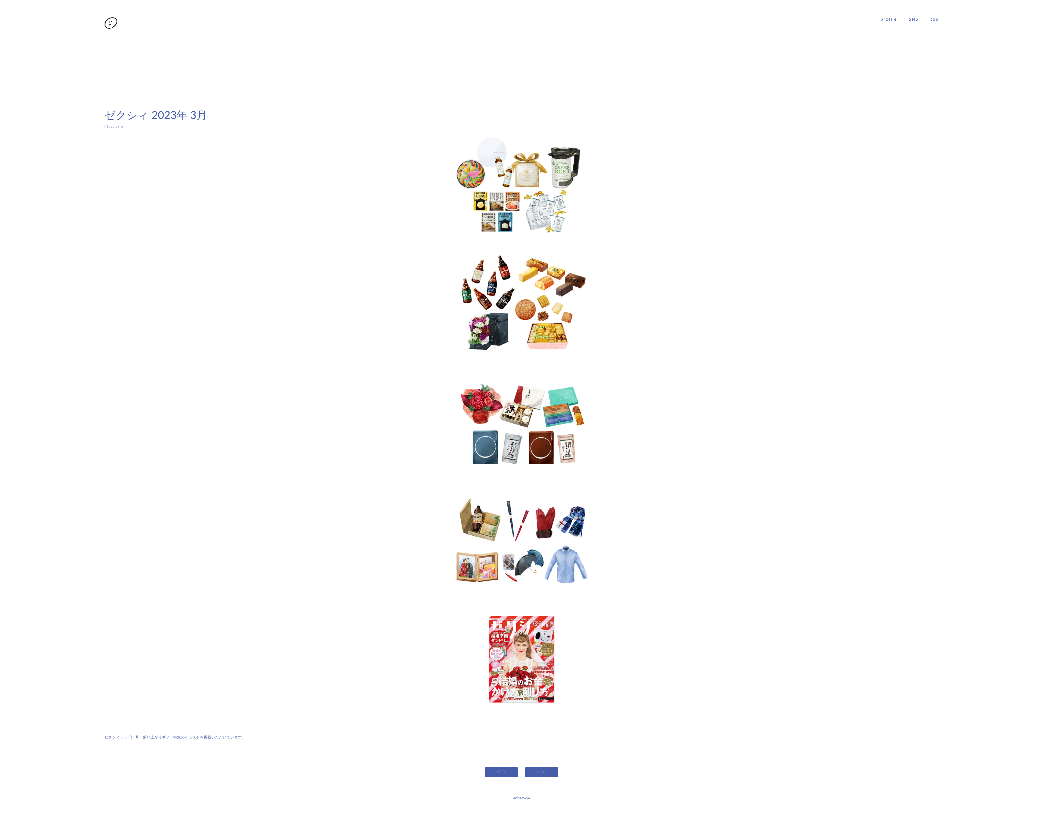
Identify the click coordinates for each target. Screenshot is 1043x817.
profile (889, 19)
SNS (914, 19)
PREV (501, 772)
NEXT (541, 772)
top (935, 19)
